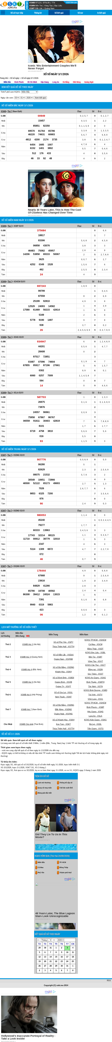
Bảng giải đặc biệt (45, 793)
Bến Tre (38, 6)
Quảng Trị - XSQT (63, 686)
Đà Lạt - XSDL (95, 724)
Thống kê (38, 12)
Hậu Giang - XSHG (95, 712)
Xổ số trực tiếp (16, 12)
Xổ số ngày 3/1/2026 (29, 78)
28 (51, 966)
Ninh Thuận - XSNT (63, 697)
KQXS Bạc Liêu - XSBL (95, 652)
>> (54, 940)
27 (45, 966)
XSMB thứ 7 (26, 709)
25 (73, 961)
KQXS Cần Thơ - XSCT (95, 665)
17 (67, 957)
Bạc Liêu (58, 6)
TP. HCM (63, 862)
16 (62, 957)
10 (67, 952)
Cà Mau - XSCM (95, 644)
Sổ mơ (80, 12)
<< (38, 940)
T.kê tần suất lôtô (66, 788)
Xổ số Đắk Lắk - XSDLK (63, 655)
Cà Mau (40, 867)
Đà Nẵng (66, 82)
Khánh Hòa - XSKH (63, 672)
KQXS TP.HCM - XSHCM (95, 640)
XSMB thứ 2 (27, 644)
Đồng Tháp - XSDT (95, 649)
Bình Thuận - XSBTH (95, 682)
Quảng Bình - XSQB (63, 682)
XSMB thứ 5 (27, 682)
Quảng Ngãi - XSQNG (63, 714)
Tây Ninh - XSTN (95, 686)
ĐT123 (38, 3)
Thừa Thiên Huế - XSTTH (63, 646)
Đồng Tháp (64, 867)
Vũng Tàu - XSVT (95, 661)
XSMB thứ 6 (26, 695)
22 (56, 961)
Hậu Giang (45, 82)
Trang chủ (4, 78)
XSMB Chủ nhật (26, 724)
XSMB (32, 3)
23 (62, 961)
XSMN (32, 6)
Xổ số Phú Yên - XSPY (63, 642)
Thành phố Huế (65, 872)
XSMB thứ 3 (25, 657)
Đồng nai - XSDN (95, 669)
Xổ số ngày (14, 78)
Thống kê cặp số (66, 783)
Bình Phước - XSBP (95, 707)
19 (39, 961)
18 (73, 957)
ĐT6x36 (46, 3)
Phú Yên (41, 872)
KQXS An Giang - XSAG (95, 678)
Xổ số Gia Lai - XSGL (63, 692)
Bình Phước (19, 82)
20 (45, 961)
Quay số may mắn (45, 788)
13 (45, 957)
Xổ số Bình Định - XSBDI (63, 678)
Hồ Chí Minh (32, 82)
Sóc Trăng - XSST (95, 674)
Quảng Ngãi (88, 82)
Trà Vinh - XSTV (95, 695)
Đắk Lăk (38, 8)
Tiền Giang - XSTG (95, 729)
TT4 (53, 3)
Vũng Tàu (48, 6)
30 (45, 948)
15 (56, 957)
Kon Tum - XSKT (63, 724)
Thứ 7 (9, 111)
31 (51, 948)
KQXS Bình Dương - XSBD (95, 690)
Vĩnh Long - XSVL (95, 699)
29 (39, 948)
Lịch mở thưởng (44, 783)
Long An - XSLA (95, 716)
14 (51, 957)
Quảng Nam (49, 8)
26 (39, 966)
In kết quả (101, 12)
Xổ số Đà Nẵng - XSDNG (63, 667)
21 (51, 961)
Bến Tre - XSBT (95, 657)
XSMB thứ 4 (26, 669)
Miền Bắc (7, 82)
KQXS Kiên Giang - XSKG (95, 720)
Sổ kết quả (59, 12)
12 (39, 957)
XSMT (32, 8)
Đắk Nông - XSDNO (63, 709)
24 (67, 961)
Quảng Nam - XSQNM (63, 659)
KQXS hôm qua (71, 2)
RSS (109, 980)
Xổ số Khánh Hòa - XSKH (63, 720)
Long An (55, 82)
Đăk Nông (77, 82)
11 (73, 952)
